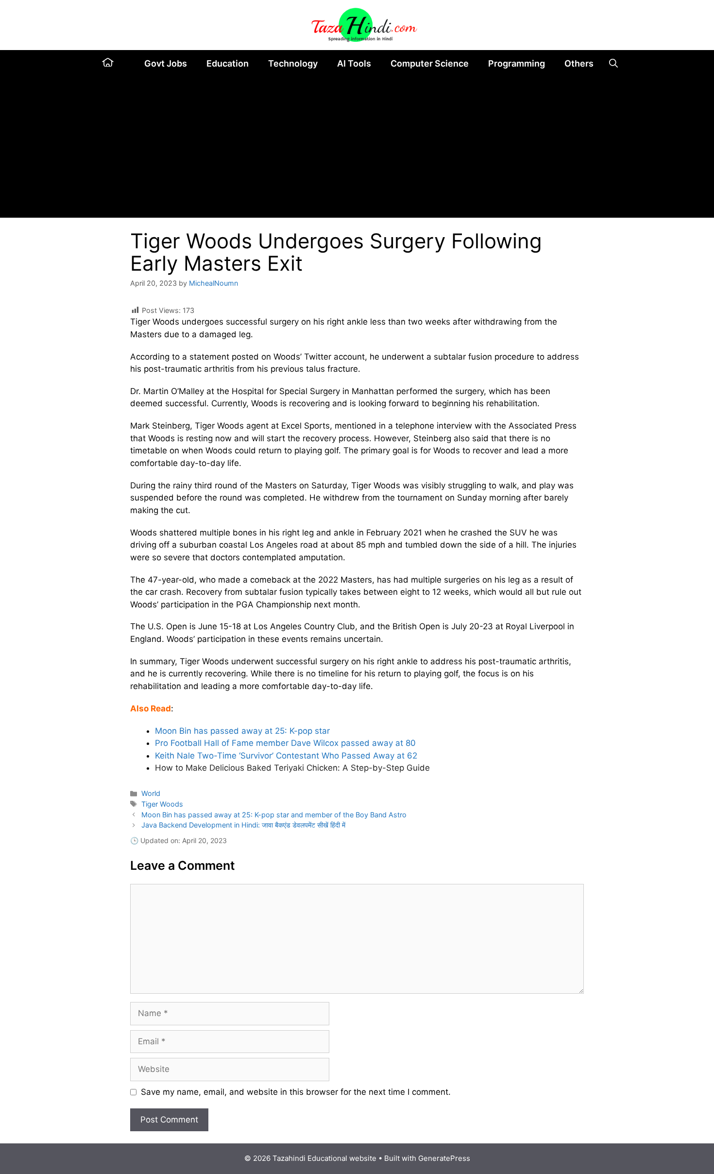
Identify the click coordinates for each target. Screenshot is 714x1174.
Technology (293, 63)
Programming (516, 63)
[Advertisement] (357, 150)
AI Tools (354, 63)
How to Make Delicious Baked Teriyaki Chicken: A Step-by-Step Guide (292, 768)
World (150, 793)
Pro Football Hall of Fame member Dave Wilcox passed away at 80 (285, 743)
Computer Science (430, 63)
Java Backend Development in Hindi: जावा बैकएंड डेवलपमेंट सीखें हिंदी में (243, 825)
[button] (613, 63)
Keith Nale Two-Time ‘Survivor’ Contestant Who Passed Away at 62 (286, 755)
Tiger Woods (162, 804)
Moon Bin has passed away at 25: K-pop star (242, 731)
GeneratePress (444, 1158)
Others (579, 63)
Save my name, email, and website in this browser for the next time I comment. (296, 1092)
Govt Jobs (165, 63)
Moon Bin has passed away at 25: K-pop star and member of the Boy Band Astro (274, 815)
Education (227, 63)
